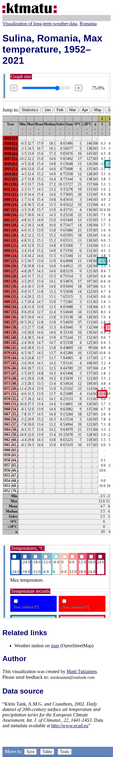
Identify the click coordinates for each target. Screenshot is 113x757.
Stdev (60, 128)
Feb (60, 110)
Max (30, 128)
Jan (47, 110)
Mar (72, 110)
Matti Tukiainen (82, 671)
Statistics (30, 110)
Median (49, 128)
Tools (64, 751)
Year (10, 128)
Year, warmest (74, 606)
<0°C (77, 128)
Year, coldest (25, 606)
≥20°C (87, 128)
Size (30, 751)
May (98, 110)
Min (22, 128)
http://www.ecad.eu (69, 725)
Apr (85, 110)
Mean (38, 128)
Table (47, 751)
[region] (56, 325)
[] (36, 606)
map (55, 645)
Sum (69, 128)
